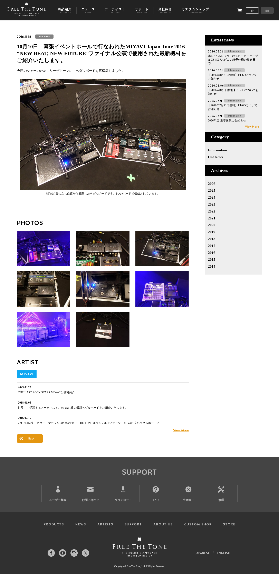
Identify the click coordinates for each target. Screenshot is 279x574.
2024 (211, 197)
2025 (211, 190)
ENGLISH (223, 553)
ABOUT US (163, 524)
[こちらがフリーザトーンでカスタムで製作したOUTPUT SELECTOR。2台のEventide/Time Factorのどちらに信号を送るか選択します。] (43, 289)
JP (252, 10)
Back (31, 438)
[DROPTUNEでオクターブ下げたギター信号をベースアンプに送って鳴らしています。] (102, 329)
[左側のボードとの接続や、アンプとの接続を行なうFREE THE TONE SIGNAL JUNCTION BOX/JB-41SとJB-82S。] (102, 248)
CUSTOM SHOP (198, 524)
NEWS (80, 524)
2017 (211, 246)
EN (267, 10)
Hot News (215, 157)
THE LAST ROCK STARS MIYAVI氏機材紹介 (46, 392)
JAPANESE (202, 553)
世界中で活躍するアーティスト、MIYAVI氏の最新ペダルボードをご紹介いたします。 (73, 407)
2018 (211, 239)
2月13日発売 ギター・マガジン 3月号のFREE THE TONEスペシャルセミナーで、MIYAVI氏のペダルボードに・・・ (93, 423)
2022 (211, 211)
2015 (211, 259)
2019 (211, 232)
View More (181, 430)
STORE (229, 524)
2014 (211, 266)
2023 (211, 204)
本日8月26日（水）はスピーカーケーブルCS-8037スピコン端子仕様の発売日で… (233, 60)
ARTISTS (105, 524)
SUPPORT (133, 524)
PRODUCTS (54, 524)
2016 (211, 253)
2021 (211, 218)
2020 (211, 225)
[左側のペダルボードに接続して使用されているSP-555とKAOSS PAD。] (162, 289)
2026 (211, 184)
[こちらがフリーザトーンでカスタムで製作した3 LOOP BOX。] (102, 289)
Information (217, 150)
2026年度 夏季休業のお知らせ (227, 120)
